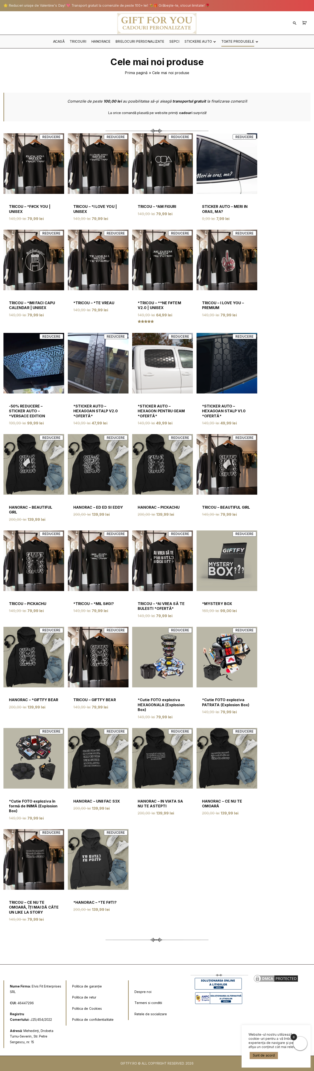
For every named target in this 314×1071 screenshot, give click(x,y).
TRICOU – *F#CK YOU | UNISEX (29, 209)
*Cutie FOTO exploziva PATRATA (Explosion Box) (225, 702)
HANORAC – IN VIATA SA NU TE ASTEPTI (160, 803)
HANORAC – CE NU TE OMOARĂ (222, 803)
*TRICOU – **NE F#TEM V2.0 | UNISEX (159, 305)
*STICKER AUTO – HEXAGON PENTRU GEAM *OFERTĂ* (161, 411)
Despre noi (142, 992)
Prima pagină (136, 72)
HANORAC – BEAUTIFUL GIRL (30, 509)
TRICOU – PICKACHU (27, 603)
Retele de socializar (149, 1014)
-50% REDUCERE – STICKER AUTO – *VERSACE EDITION (27, 411)
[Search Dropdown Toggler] (294, 23)
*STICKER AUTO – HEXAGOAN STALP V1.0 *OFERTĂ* (224, 411)
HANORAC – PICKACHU (159, 507)
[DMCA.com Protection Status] (276, 982)
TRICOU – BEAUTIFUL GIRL (226, 507)
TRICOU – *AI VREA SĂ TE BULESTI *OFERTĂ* (161, 606)
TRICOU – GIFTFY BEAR (94, 699)
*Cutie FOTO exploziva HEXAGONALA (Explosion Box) (161, 704)
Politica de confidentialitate (93, 1019)
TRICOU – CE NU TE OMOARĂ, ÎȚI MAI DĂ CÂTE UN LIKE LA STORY (34, 907)
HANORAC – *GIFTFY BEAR (33, 699)
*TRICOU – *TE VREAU (93, 303)
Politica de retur (84, 997)
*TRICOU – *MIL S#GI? (93, 603)
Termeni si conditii (148, 1003)
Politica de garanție (87, 986)
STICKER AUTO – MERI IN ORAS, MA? (225, 209)
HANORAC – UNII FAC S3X (96, 801)
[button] (305, 23)
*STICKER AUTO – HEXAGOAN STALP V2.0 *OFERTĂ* (95, 411)
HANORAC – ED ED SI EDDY (98, 507)
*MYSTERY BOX (217, 603)
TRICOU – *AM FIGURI (157, 206)
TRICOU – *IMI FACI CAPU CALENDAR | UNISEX (32, 305)
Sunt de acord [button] (264, 1055)
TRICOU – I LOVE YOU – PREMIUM (223, 305)
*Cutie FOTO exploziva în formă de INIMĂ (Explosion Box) (33, 806)
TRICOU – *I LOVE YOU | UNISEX (95, 209)
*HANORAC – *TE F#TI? (95, 902)
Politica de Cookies (87, 1008)
